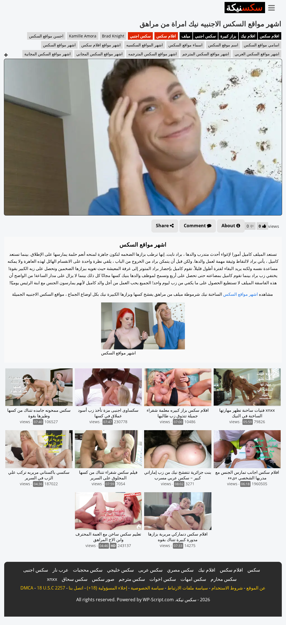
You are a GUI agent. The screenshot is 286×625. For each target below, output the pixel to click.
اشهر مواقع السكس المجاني (99, 53)
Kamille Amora (82, 36)
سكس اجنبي (205, 36)
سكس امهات (193, 579)
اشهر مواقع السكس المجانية (47, 53)
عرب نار (60, 570)
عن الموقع (256, 588)
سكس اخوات (162, 579)
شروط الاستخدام (227, 588)
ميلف (186, 36)
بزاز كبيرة (228, 36)
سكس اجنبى (35, 570)
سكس (253, 570)
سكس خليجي (120, 570)
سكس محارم (224, 579)
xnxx (52, 579)
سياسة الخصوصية (147, 588)
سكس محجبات (88, 570)
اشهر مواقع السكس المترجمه (152, 53)
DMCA (26, 588)
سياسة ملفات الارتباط (187, 588)
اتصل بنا (76, 588)
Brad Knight (113, 36)
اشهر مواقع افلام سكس (101, 45)
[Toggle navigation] (273, 6)
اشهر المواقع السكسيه (144, 45)
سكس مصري (180, 570)
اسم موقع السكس (223, 45)
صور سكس (103, 579)
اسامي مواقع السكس (261, 45)
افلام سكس (269, 36)
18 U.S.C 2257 (51, 588)
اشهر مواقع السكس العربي (257, 53)
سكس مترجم (132, 579)
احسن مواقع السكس (46, 36)
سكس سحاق (74, 579)
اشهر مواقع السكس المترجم (205, 53)
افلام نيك (248, 36)
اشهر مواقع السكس (59, 45)
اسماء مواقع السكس (185, 45)
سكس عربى (150, 570)
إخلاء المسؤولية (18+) (107, 588)
